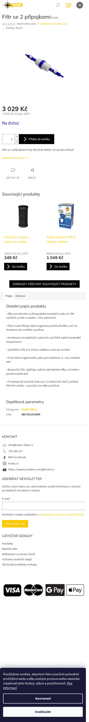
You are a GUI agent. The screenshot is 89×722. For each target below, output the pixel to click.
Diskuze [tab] (20, 296)
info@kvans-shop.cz (20, 445)
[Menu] (80, 5)
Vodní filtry (29, 410)
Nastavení (43, 698)
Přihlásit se (15, 524)
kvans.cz (13, 463)
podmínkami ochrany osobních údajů (61, 515)
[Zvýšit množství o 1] (17, 136)
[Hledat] (58, 5)
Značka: (14, 28)
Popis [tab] (9, 296)
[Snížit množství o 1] (17, 141)
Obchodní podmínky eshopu (19, 565)
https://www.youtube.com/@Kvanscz (31, 469)
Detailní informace (13, 158)
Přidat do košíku (39, 139)
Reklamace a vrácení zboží (18, 554)
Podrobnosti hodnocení (52, 24)
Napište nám (9, 549)
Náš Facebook (17, 457)
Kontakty (7, 544)
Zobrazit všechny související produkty (44, 284)
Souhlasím (43, 712)
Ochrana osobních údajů (17, 559)
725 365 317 (15, 451)
